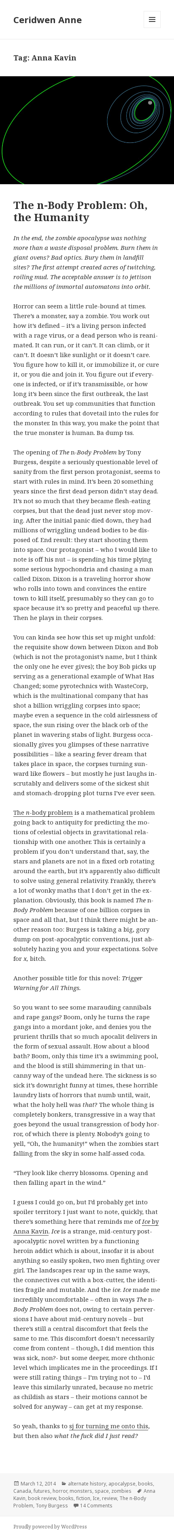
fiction (83, 1498)
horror (60, 1490)
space (102, 1490)
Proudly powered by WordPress (50, 1526)
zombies (121, 1490)
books (145, 1483)
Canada (22, 1490)
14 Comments (96, 1505)
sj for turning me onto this (108, 1426)
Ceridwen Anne (47, 19)
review (109, 1498)
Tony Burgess (52, 1505)
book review (42, 1498)
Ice (96, 1498)
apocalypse (122, 1483)
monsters (81, 1490)
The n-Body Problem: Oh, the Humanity (80, 211)
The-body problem (43, 812)
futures (42, 1490)
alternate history (87, 1483)
